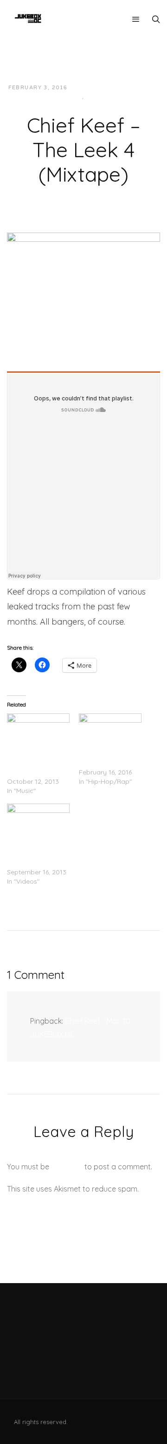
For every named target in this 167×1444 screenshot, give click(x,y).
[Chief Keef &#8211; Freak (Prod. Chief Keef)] (110, 731)
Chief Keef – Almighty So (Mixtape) (25, 763)
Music (96, 97)
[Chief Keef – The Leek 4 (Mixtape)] (83, 282)
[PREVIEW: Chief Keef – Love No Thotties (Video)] (38, 821)
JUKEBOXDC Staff (106, 88)
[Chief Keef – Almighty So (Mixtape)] (38, 731)
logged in (67, 1166)
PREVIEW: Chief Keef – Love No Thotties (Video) (38, 853)
